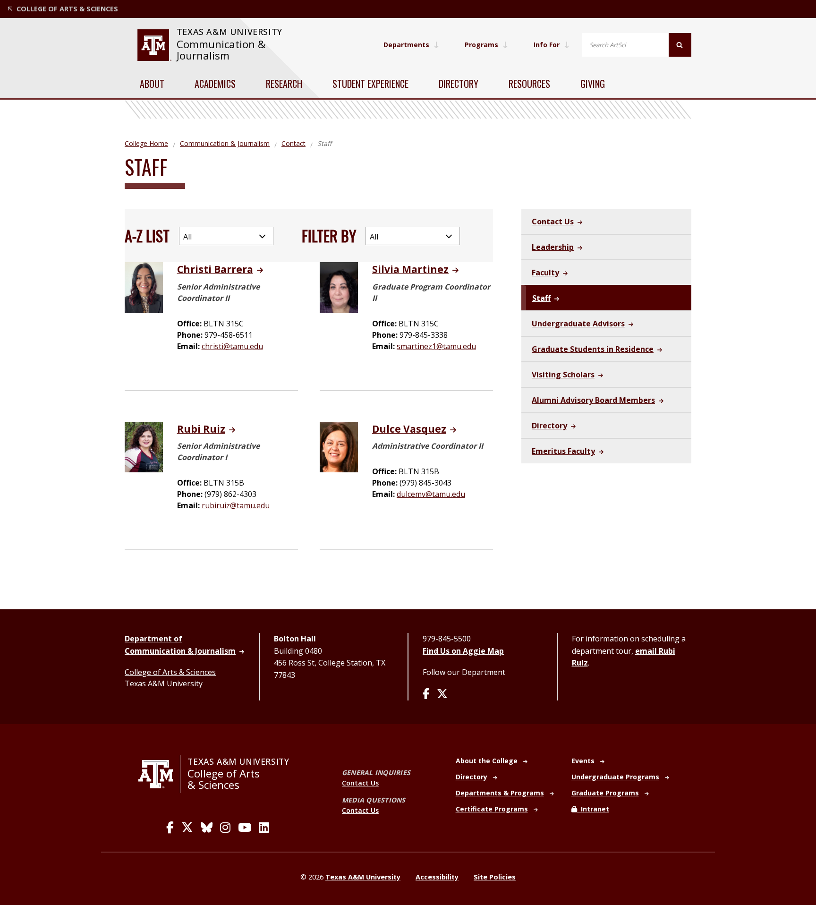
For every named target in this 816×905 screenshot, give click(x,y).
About (152, 84)
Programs (481, 44)
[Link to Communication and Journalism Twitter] (442, 694)
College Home (146, 143)
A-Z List (147, 235)
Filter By (329, 235)
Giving (592, 84)
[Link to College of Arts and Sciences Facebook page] (170, 828)
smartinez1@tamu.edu (436, 346)
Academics (215, 84)
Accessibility (437, 876)
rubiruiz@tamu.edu (236, 505)
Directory (458, 84)
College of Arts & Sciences (170, 672)
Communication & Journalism (221, 50)
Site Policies (495, 876)
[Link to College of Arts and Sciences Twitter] (187, 828)
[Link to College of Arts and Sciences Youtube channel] (244, 828)
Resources (529, 84)
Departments (406, 44)
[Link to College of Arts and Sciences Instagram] (225, 828)
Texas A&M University (164, 683)
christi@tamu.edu (232, 346)
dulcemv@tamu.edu (431, 494)
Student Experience (370, 84)
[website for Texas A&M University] (154, 45)
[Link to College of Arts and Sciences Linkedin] (264, 828)
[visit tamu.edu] (159, 774)
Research (284, 84)
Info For (547, 44)
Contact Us (360, 782)
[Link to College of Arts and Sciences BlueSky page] (206, 828)
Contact (293, 143)
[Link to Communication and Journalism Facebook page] (426, 694)
